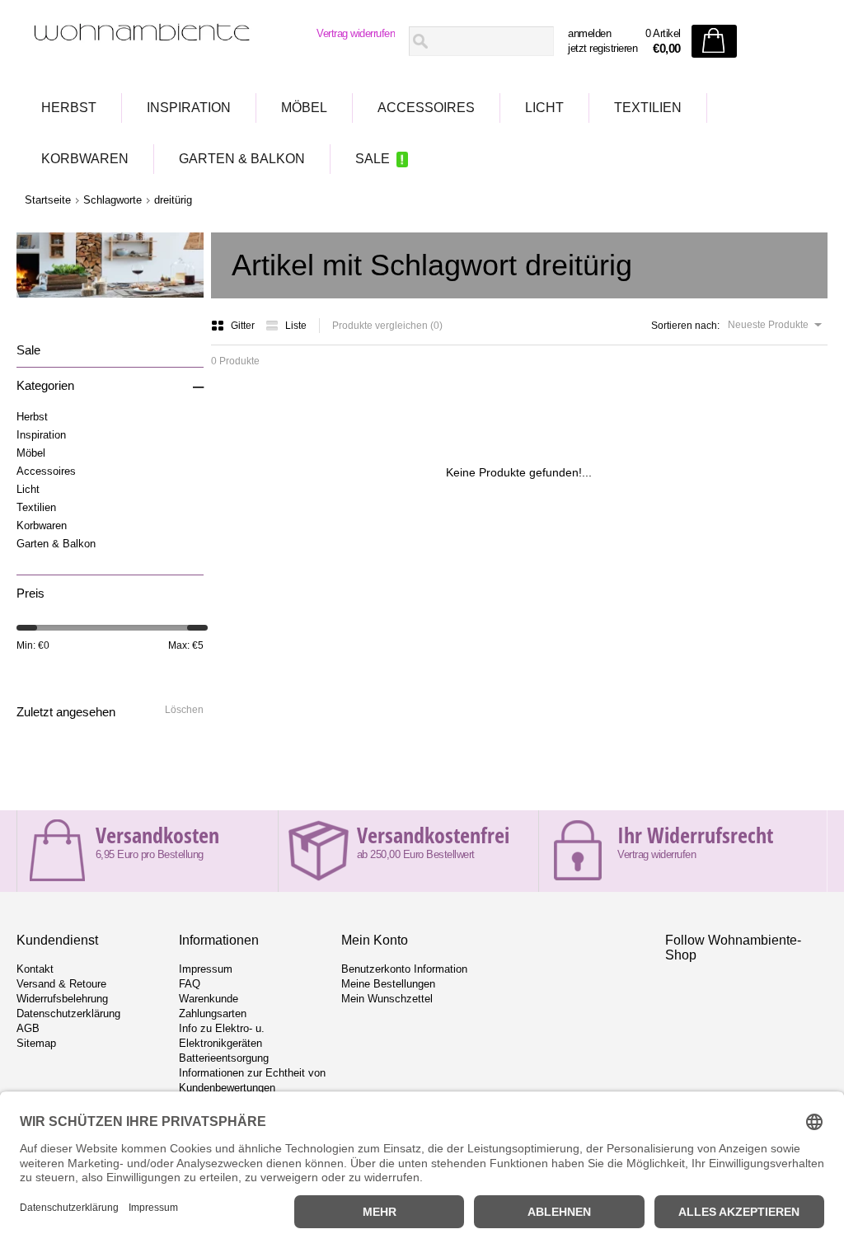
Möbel (304, 108)
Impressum (205, 969)
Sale (372, 159)
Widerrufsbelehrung (62, 998)
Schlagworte (112, 200)
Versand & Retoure (61, 984)
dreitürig (173, 200)
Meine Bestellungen (388, 984)
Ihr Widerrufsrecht (695, 835)
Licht (544, 108)
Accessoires (426, 108)
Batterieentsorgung (224, 1058)
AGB (28, 1028)
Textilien (648, 108)
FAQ (189, 984)
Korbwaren (85, 159)
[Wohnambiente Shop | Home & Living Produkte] (142, 42)
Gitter (244, 325)
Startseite (48, 200)
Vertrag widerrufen (355, 33)
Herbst (68, 108)
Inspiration (189, 108)
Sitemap (36, 1043)
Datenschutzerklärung (68, 1013)
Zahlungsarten (212, 1013)
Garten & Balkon (242, 159)
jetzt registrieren (602, 48)
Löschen (184, 709)
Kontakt (35, 969)
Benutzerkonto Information (404, 969)
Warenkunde (208, 998)
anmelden (589, 33)
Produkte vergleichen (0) (387, 325)
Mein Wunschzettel (387, 998)
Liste (296, 325)
